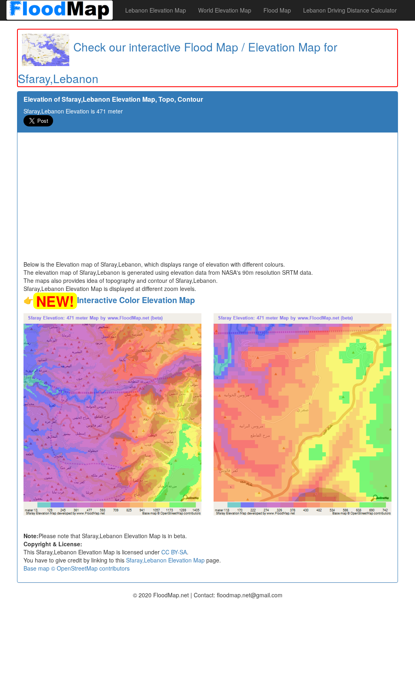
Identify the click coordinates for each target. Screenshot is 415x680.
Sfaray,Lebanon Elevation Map (165, 560)
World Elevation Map (224, 10)
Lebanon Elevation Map (155, 10)
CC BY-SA (174, 552)
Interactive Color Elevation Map (136, 300)
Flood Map (277, 10)
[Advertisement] (207, 199)
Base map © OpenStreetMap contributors (77, 568)
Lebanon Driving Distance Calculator (350, 10)
